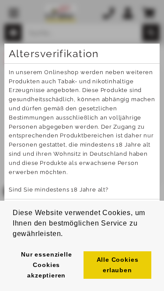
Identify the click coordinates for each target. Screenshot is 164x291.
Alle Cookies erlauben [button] (118, 265)
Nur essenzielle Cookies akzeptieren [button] (46, 265)
